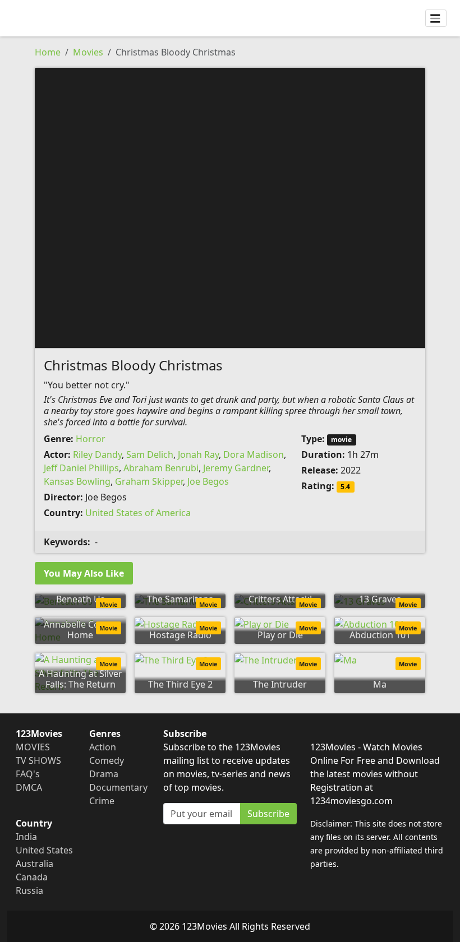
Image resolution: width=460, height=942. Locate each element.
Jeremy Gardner (236, 468)
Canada (32, 877)
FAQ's (28, 774)
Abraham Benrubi (161, 468)
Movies (88, 52)
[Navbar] (436, 18)
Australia (34, 863)
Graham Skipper (149, 481)
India (26, 836)
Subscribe (268, 814)
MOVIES (33, 747)
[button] (230, 207)
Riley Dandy (97, 454)
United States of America (138, 513)
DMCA (29, 787)
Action (102, 747)
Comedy (106, 760)
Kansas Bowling (77, 481)
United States (44, 850)
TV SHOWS (38, 760)
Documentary (118, 787)
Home (48, 52)
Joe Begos (208, 481)
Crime (101, 801)
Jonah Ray (198, 454)
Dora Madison (253, 454)
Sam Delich (149, 454)
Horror (90, 439)
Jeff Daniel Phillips (81, 468)
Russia (29, 890)
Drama (103, 774)
